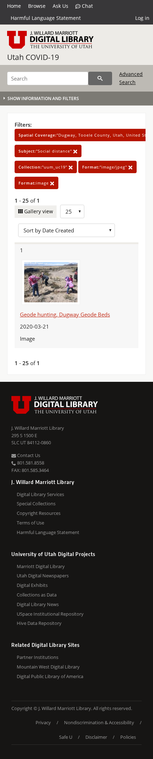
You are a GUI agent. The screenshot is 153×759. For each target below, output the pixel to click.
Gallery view (38, 211)
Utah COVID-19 (33, 57)
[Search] (100, 78)
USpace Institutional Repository (50, 614)
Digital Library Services (40, 494)
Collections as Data (37, 595)
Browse (37, 5)
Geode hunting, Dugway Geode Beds (65, 314)
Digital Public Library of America (50, 676)
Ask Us (60, 5)
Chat (86, 5)
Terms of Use (30, 522)
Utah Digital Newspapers (43, 575)
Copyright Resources (38, 513)
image (34, 183)
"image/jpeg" (105, 167)
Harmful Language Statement (46, 18)
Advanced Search (131, 78)
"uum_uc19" (44, 167)
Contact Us (28, 455)
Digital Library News (38, 604)
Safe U (65, 737)
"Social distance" (46, 151)
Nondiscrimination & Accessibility (99, 722)
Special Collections (36, 503)
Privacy (43, 722)
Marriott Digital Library (41, 566)
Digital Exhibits (32, 585)
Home (14, 5)
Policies (128, 737)
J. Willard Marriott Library (37, 428)
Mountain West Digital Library (48, 667)
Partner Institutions (37, 657)
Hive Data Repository (39, 623)
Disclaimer (96, 737)
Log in (142, 18)
